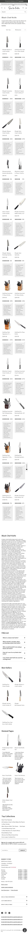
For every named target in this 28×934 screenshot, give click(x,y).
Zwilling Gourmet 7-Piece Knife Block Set (7, 294)
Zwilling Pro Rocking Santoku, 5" (20, 456)
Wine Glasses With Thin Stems (10, 826)
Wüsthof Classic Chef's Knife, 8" (19, 92)
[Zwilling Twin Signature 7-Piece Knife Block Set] (8, 447)
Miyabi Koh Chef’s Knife (18, 132)
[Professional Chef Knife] (8, 740)
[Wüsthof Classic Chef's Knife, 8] (20, 83)
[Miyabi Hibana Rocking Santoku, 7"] (8, 245)
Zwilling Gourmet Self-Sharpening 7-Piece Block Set (7, 412)
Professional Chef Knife (7, 748)
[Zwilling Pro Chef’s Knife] (8, 676)
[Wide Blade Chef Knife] (8, 792)
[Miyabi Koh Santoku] (20, 245)
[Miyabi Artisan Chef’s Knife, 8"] (8, 695)
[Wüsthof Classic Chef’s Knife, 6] (8, 363)
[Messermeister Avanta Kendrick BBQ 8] (8, 164)
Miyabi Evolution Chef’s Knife (7, 92)
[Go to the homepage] (14, 7)
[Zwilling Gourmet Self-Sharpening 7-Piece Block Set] (8, 403)
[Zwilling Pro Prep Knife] (20, 324)
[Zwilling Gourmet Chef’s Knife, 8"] (20, 363)
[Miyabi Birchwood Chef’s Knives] (20, 695)
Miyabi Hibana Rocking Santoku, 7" (7, 254)
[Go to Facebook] (2, 913)
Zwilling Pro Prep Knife (20, 333)
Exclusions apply (22, 843)
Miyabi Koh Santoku (18, 254)
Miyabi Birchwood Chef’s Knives (20, 704)
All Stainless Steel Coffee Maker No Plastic (13, 822)
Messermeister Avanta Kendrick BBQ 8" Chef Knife (7, 172)
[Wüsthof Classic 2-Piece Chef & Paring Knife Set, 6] (20, 164)
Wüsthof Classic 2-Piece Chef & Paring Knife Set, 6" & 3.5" (19, 172)
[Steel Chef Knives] (20, 768)
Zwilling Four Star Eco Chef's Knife (20, 50)
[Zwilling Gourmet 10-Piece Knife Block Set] (20, 285)
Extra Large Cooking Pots (8, 837)
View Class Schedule (7, 887)
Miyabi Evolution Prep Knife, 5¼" (19, 496)
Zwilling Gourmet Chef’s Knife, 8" (20, 372)
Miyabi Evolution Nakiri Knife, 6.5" (19, 212)
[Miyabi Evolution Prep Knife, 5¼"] (20, 488)
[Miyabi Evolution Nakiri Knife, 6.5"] (20, 204)
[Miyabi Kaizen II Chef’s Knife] (8, 42)
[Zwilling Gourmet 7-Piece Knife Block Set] (8, 285)
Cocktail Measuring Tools (8, 828)
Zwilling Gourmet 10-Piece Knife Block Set (20, 294)
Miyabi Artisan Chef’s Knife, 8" (6, 704)
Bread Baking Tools (7, 832)
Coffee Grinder (6, 824)
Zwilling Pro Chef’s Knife (5, 685)
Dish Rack (22, 826)
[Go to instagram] (6, 913)
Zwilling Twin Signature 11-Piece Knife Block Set (7, 333)
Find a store (4, 884)
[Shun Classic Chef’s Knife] (8, 204)
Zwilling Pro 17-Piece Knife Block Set (7, 496)
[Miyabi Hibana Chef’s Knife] (8, 123)
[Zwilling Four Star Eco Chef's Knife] (20, 42)
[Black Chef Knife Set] (20, 740)
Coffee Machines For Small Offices (11, 830)
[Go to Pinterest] (9, 913)
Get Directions (5, 890)
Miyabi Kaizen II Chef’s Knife (7, 50)
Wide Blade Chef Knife (7, 801)
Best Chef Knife (12, 622)
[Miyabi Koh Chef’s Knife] (20, 123)
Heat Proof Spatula (7, 819)
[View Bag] (26, 8)
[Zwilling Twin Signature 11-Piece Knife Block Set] (8, 324)
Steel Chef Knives (20, 775)
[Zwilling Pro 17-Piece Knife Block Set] (8, 488)
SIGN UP (22, 850)
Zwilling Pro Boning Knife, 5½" (20, 412)
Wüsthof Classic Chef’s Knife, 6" (7, 372)
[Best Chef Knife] (8, 768)
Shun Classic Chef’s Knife (6, 212)
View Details (14, 890)
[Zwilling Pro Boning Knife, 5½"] (20, 403)
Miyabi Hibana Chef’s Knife (6, 132)
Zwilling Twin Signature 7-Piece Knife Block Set (7, 456)
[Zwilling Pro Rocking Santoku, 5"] (20, 447)
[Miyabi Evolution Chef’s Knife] (8, 83)
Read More (4, 25)
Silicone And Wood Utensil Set (10, 835)
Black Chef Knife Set (19, 748)
